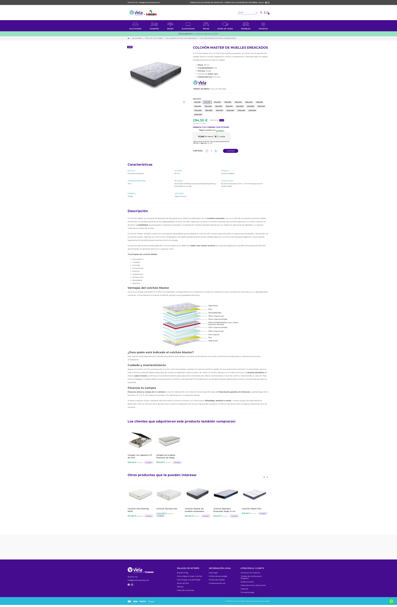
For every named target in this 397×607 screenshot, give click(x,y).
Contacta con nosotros (250, 573)
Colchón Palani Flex (251, 509)
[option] (141, 448)
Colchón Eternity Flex (166, 509)
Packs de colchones (185, 590)
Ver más (210, 143)
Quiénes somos (247, 582)
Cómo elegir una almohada (188, 580)
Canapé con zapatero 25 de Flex (140, 456)
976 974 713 (133, 577)
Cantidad (198, 151)
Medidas (197, 99)
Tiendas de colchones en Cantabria (241, 2)
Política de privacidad (218, 576)
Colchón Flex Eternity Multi (138, 510)
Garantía (244, 589)
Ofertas (180, 587)
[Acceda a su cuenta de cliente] (264, 12)
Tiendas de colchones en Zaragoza (206, 2)
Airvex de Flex (183, 583)
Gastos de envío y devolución (253, 585)
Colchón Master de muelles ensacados (194, 510)
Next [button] (267, 477)
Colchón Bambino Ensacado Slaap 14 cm (224, 510)
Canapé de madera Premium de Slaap (165, 456)
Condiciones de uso (217, 583)
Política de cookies (217, 580)
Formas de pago (247, 592)
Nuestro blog (182, 573)
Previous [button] (264, 477)
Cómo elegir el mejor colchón (189, 576)
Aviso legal (213, 573)
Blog (261, 2)
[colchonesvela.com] (143, 12)
